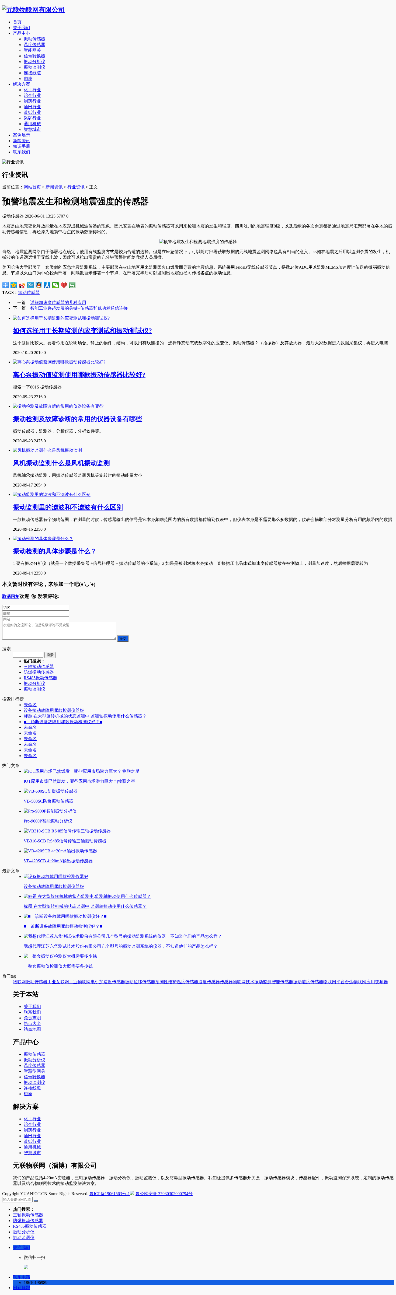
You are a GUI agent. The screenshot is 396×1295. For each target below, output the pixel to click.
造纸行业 (32, 112)
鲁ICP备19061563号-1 (109, 1193)
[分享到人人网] (47, 285)
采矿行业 (32, 118)
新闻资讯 (21, 140)
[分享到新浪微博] (22, 285)
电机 (95, 981)
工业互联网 (58, 981)
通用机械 (32, 123)
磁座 (28, 78)
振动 (129, 981)
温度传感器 (34, 44)
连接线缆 (32, 73)
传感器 (226, 981)
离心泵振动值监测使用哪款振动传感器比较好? (79, 374)
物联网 (19, 981)
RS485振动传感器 (40, 678)
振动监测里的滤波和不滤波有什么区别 (68, 507)
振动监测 (263, 981)
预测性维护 (166, 981)
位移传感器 (144, 981)
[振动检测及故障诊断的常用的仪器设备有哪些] (58, 406)
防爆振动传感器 (39, 672)
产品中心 (21, 33)
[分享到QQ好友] (39, 285)
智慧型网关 (34, 1071)
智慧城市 (32, 129)
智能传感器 (282, 981)
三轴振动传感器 (39, 666)
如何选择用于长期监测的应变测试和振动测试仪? (82, 330)
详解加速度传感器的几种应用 (58, 302)
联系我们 (21, 152)
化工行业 (32, 90)
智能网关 (32, 50)
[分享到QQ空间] (14, 285)
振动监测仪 (34, 67)
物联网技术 (243, 981)
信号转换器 (34, 56)
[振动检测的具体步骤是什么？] (43, 538)
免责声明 (32, 1018)
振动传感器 (34, 39)
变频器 (381, 981)
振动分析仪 (34, 61)
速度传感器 (209, 981)
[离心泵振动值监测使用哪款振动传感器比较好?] (59, 362)
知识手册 (21, 146)
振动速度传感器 (308, 981)
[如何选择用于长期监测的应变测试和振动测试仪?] (61, 318)
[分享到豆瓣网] (72, 285)
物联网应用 (364, 981)
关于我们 (21, 27)
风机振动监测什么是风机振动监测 (61, 463)
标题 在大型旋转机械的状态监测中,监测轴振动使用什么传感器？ (85, 716)
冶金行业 (32, 95)
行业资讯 (76, 187)
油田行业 (32, 106)
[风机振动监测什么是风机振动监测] (47, 450)
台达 (349, 981)
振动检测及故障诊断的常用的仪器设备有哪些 (77, 418)
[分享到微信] (55, 285)
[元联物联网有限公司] (33, 9)
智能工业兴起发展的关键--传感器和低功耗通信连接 (79, 308)
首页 (17, 22)
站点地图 (32, 1029)
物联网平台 (334, 981)
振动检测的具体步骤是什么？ (55, 551)
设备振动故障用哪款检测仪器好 (54, 710)
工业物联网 (80, 981)
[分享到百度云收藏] (64, 285)
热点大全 (32, 1023)
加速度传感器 (112, 981)
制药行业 (32, 101)
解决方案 (21, 84)
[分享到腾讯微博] (30, 285)
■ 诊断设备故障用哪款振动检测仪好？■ (63, 721)
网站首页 (32, 187)
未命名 (30, 704)
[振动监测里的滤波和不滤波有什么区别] (52, 494)
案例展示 (21, 135)
